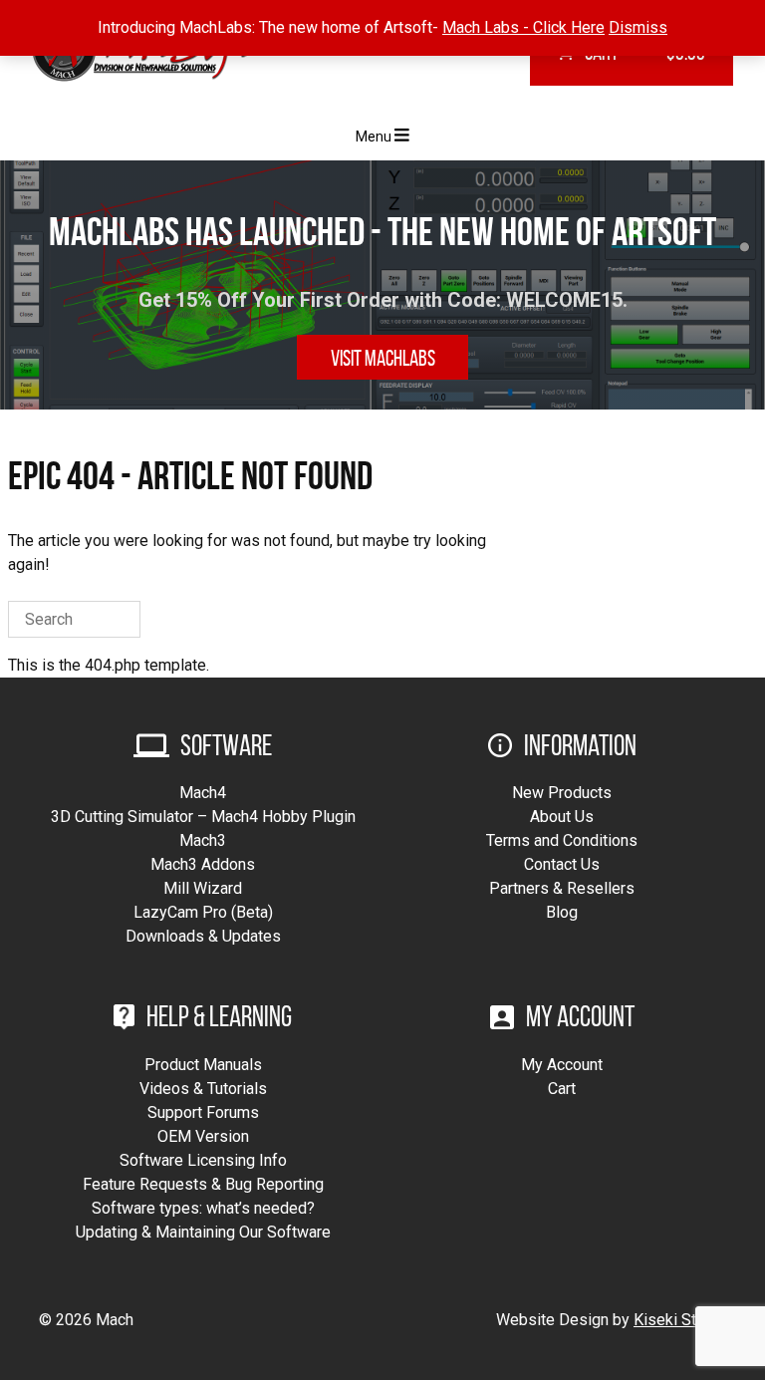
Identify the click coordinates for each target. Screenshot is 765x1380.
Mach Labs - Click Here (523, 27)
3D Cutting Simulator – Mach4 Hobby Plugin (203, 816)
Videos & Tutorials (203, 1088)
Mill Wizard (202, 888)
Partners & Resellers (562, 888)
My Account (562, 1064)
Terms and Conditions (562, 840)
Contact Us (562, 864)
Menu (375, 136)
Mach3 (202, 840)
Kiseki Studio (680, 1319)
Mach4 (202, 792)
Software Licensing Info (203, 1160)
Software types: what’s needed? (203, 1208)
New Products (562, 792)
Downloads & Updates (203, 936)
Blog (562, 912)
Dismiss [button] (638, 27)
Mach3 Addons (202, 864)
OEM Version (203, 1136)
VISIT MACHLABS (383, 358)
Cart (562, 1088)
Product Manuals (203, 1064)
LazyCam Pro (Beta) (203, 912)
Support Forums (203, 1112)
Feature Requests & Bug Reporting (203, 1184)
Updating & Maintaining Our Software (203, 1232)
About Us (562, 816)
